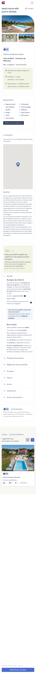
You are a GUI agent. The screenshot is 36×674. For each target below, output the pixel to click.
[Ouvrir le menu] (32, 3)
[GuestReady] (3, 2)
